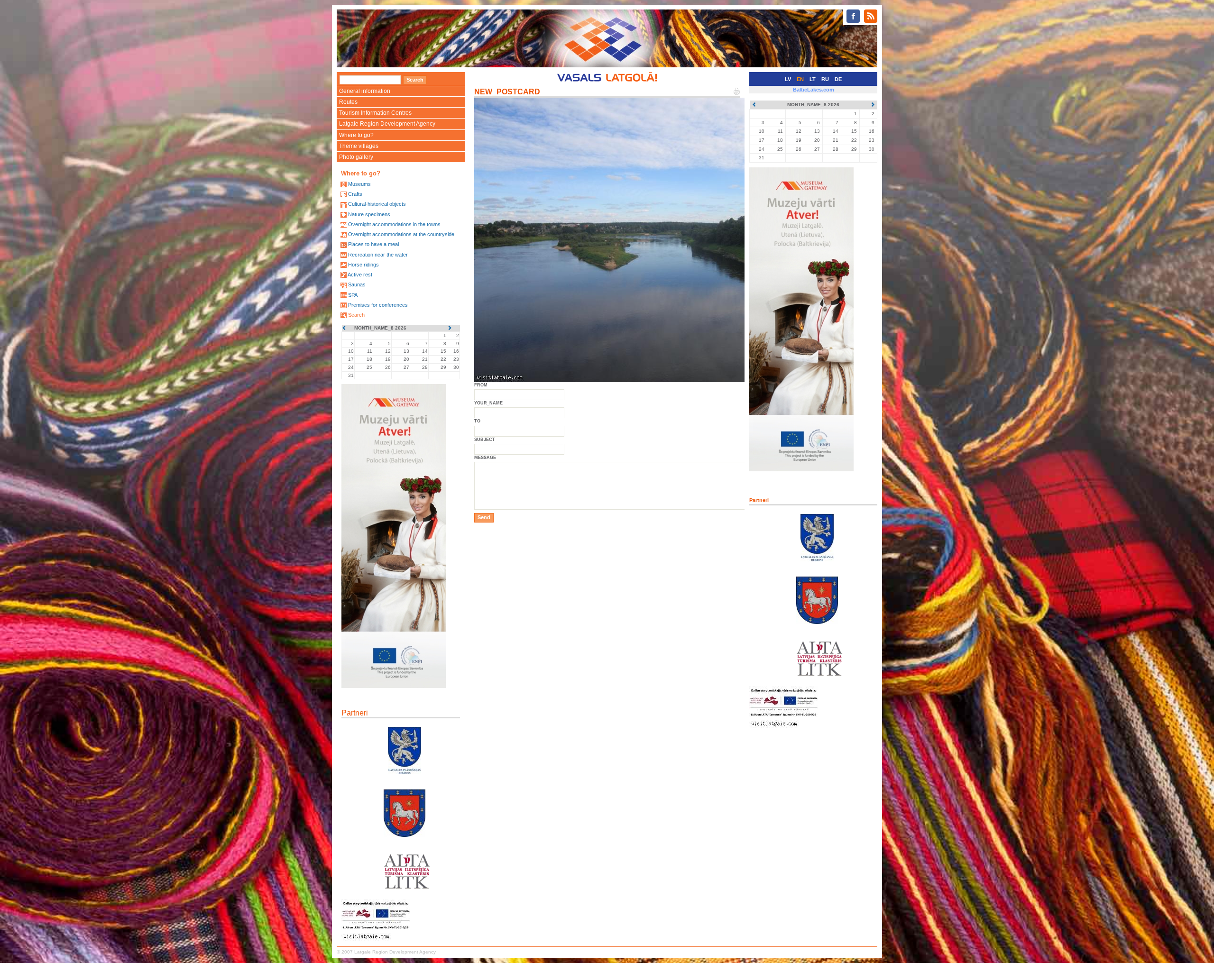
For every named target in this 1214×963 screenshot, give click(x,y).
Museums (359, 184)
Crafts (355, 194)
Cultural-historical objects (377, 204)
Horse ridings (363, 264)
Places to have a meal (373, 244)
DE (838, 79)
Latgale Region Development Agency (387, 123)
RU (825, 79)
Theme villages (358, 146)
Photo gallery (356, 157)
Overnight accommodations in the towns (394, 224)
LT (812, 79)
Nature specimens (369, 214)
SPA (353, 295)
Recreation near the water (378, 254)
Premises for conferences (378, 305)
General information (364, 91)
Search (356, 315)
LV (788, 79)
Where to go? (356, 135)
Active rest (360, 274)
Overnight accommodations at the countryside (401, 234)
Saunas (357, 284)
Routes (348, 102)
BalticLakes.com (813, 89)
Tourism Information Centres (375, 113)
